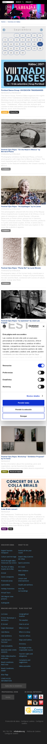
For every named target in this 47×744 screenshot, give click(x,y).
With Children (23, 571)
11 (34, 40)
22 (17, 48)
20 (5, 48)
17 (28, 44)
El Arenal (4, 624)
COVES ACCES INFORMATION (6, 679)
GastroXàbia (5, 585)
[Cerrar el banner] (43, 326)
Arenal (3, 573)
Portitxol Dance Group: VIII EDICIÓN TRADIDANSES (22, 90)
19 (40, 44)
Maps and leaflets (25, 640)
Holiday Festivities (7, 589)
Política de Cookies (33, 731)
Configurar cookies (28, 721)
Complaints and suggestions (24, 661)
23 (23, 48)
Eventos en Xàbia (14, 22)
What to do (23, 545)
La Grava (4, 614)
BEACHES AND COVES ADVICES (8, 651)
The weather (23, 620)
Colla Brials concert (9, 509)
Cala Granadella (6, 646)
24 (28, 48)
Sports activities (24, 563)
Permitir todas (23, 403)
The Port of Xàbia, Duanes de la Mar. (7, 568)
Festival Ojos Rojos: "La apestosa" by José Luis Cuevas (20, 322)
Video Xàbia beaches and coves (8, 657)
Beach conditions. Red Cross (7, 663)
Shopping (21, 575)
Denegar (23, 416)
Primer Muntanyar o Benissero (8, 619)
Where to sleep (24, 632)
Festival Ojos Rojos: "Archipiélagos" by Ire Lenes (21, 206)
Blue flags (4, 675)
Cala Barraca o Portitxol (6, 641)
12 (40, 40)
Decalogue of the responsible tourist (26, 649)
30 (23, 53)
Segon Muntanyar (7, 628)
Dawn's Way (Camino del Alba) (25, 558)
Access (8, 697)
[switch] (41, 372)
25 (34, 48)
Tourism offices (24, 636)
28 (11, 53)
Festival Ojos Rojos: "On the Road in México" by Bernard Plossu (20, 151)
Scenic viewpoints (7, 577)
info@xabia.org (19, 731)
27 (5, 53)
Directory (22, 644)
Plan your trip (25, 608)
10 (28, 40)
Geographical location (24, 615)
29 (17, 53)
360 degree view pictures (7, 597)
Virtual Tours (5, 593)
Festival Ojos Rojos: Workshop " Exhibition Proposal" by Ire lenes (22, 458)
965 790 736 (7, 731)
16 (23, 44)
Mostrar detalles (33, 396)
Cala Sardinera (6, 636)
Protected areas (7, 581)
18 (34, 44)
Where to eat (24, 628)
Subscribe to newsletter (13, 686)
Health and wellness (25, 585)
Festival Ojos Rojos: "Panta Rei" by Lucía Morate (21, 268)
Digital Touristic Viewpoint (6, 551)
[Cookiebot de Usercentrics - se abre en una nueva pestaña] (29, 326)
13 (5, 44)
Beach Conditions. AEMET (7, 669)
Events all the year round (25, 551)
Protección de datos (12, 721)
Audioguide (5, 603)
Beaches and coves (9, 608)
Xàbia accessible (25, 666)
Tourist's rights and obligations (26, 655)
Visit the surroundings (23, 590)
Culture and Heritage (8, 557)
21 (11, 48)
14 (11, 44)
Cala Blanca (5, 632)
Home (3, 22)
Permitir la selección (23, 409)
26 (40, 48)
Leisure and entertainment (23, 579)
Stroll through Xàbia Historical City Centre (9, 562)
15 (17, 44)
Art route (21, 567)
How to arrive (24, 624)
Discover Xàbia (7, 545)
